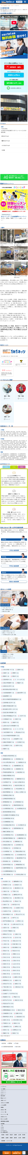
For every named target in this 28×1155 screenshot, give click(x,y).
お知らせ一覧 (3, 1109)
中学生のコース (3, 1092)
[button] (25, 2)
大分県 (9, 5)
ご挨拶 (2, 1125)
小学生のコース (3, 1090)
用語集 (2, 1107)
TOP (1, 5)
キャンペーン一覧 (4, 1114)
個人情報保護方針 (4, 1130)
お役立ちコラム (4, 1116)
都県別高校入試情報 (5, 1121)
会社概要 (2, 1127)
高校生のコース (3, 1094)
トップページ (3, 1086)
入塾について (3, 1100)
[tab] (6, 467)
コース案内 (3, 1088)
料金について (3, 1098)
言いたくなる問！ (4, 1119)
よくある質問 (3, 1105)
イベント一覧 (3, 1112)
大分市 (12, 5)
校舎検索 (5, 5)
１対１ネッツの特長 (5, 1102)
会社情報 (2, 1123)
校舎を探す (3, 1095)
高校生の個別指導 (14, 581)
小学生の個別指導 (14, 550)
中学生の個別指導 (14, 566)
